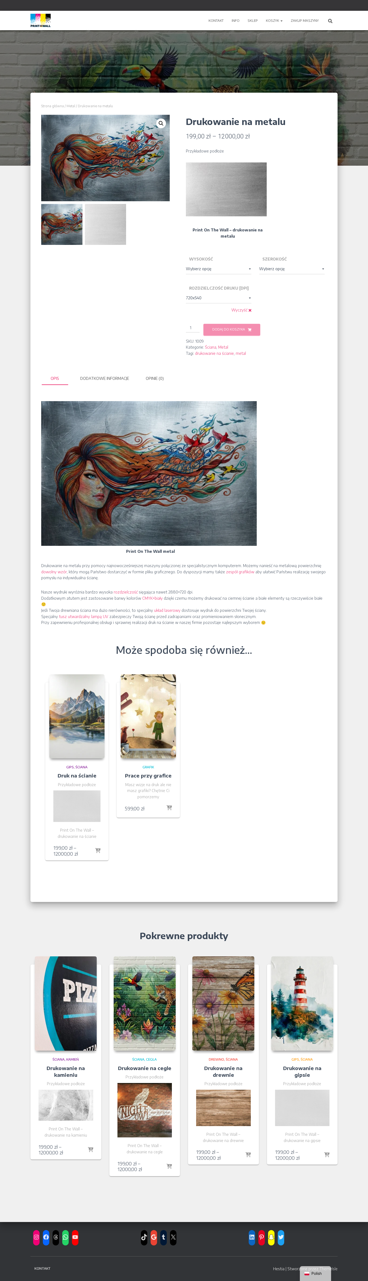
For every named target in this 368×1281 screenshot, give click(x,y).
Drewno (216, 1059)
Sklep (253, 21)
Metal (71, 106)
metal (241, 353)
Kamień (72, 1059)
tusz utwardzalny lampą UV (83, 616)
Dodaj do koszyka (228, 329)
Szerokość (274, 259)
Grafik (148, 767)
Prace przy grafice (148, 775)
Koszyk (273, 21)
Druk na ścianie (77, 775)
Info (235, 21)
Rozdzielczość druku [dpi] (219, 288)
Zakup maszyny (305, 21)
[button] (281, 21)
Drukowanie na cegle (144, 1068)
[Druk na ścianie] (77, 716)
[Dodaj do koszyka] (169, 808)
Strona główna (52, 106)
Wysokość (201, 259)
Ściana (210, 347)
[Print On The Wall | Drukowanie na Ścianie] (40, 20)
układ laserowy (167, 610)
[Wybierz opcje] (97, 851)
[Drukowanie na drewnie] (223, 1003)
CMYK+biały (152, 598)
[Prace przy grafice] (148, 716)
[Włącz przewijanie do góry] (357, 1270)
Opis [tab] (55, 378)
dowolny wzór (54, 572)
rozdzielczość (126, 592)
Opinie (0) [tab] (155, 378)
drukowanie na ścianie (214, 353)
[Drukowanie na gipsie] (302, 1003)
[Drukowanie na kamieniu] (66, 1003)
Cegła (151, 1059)
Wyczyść (239, 310)
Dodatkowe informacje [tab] (104, 378)
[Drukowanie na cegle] (145, 1003)
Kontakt (216, 21)
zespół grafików (240, 572)
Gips (70, 767)
